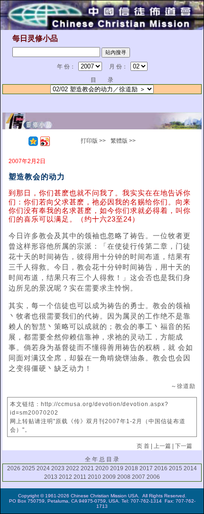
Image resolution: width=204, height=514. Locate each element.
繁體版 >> (123, 140)
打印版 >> (93, 140)
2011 (80, 477)
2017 (146, 468)
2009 (109, 477)
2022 (72, 468)
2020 (102, 468)
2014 (190, 468)
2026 (13, 468)
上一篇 (162, 446)
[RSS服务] (21, 141)
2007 (138, 477)
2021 (87, 468)
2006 (153, 477)
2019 (116, 468)
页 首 (143, 446)
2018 (131, 468)
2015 (175, 468)
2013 (50, 477)
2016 (160, 468)
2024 (43, 468)
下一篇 (183, 446)
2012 (65, 477)
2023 (58, 468)
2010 (94, 477)
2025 (28, 468)
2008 (123, 477)
